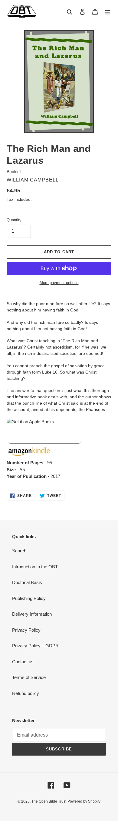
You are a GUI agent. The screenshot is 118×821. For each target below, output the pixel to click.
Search (19, 550)
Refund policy (25, 693)
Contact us (23, 661)
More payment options (59, 282)
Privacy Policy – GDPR (35, 645)
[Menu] (107, 11)
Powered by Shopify (83, 801)
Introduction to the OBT (35, 566)
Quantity (14, 220)
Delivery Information (32, 614)
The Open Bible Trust (48, 801)
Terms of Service (29, 677)
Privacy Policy (26, 630)
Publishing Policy (29, 598)
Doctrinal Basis (27, 582)
